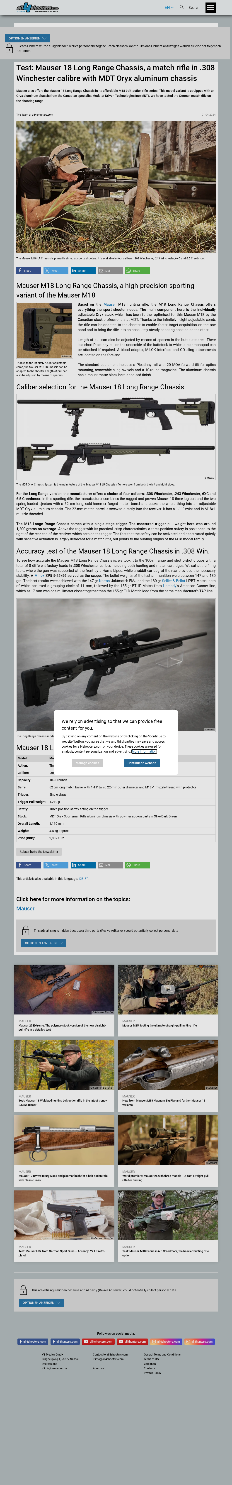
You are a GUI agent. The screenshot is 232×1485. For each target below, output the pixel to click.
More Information (144, 751)
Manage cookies (87, 763)
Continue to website (142, 763)
